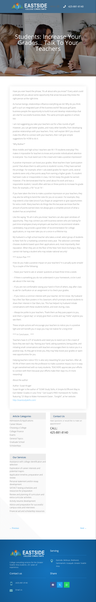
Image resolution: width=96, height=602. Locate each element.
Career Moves (16, 424)
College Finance (17, 431)
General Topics (54, 54)
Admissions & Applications (21, 420)
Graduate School (17, 442)
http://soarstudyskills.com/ (24, 400)
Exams (12, 435)
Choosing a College (18, 427)
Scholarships (15, 445)
